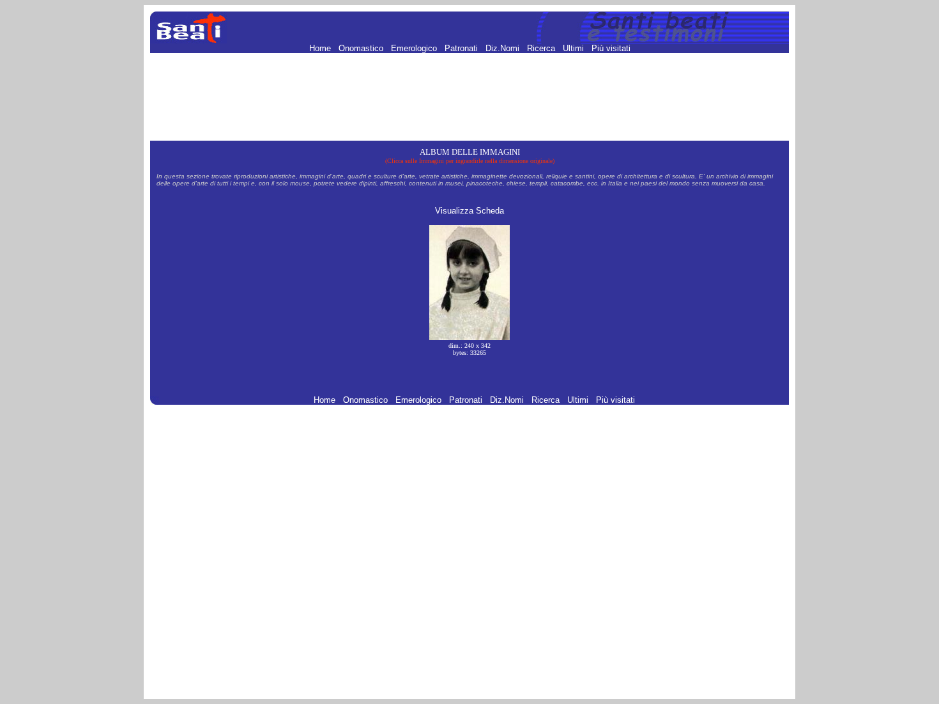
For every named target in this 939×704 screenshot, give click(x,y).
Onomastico (362, 48)
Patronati (462, 48)
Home (321, 48)
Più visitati (611, 48)
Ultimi (574, 48)
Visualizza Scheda (469, 210)
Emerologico (415, 48)
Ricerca (542, 48)
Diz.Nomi (503, 48)
